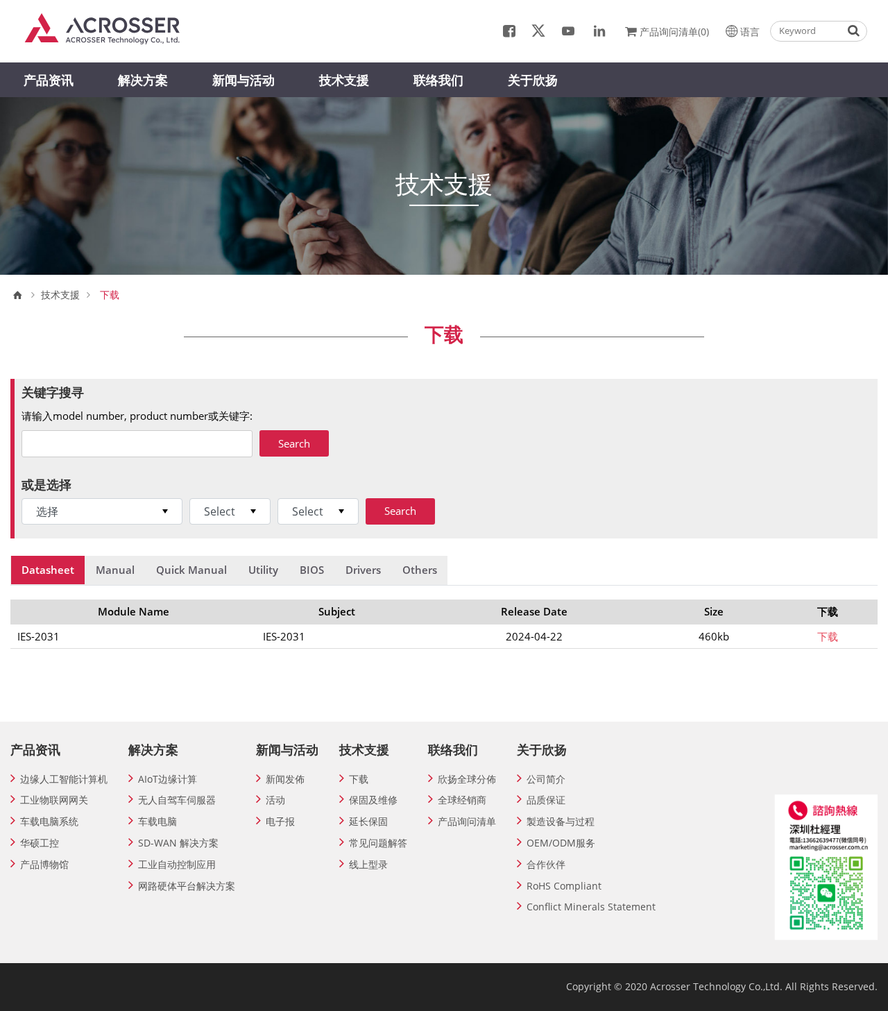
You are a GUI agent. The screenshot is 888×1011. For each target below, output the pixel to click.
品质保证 (546, 799)
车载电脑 (157, 821)
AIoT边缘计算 (167, 778)
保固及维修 (373, 799)
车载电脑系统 (49, 821)
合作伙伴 (546, 864)
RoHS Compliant (564, 885)
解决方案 (143, 79)
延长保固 (368, 821)
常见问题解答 (378, 842)
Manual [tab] (115, 570)
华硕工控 (39, 842)
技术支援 (344, 79)
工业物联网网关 (54, 799)
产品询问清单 (467, 821)
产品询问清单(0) (674, 31)
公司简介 (546, 778)
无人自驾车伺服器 (177, 799)
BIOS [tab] (312, 570)
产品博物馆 (44, 864)
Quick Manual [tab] (191, 570)
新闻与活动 (243, 79)
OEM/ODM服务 (561, 842)
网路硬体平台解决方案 (186, 885)
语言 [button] (750, 31)
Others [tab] (419, 570)
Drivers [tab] (363, 570)
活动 (275, 799)
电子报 (280, 821)
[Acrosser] (108, 27)
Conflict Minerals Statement (591, 906)
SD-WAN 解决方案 (178, 842)
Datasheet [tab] (48, 570)
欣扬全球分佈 (467, 778)
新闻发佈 (285, 778)
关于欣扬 (533, 79)
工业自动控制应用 (177, 864)
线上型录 (368, 864)
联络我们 (438, 79)
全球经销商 (462, 799)
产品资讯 (49, 79)
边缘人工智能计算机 (64, 778)
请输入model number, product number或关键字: (137, 416)
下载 (827, 636)
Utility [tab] (263, 570)
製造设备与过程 (561, 821)
